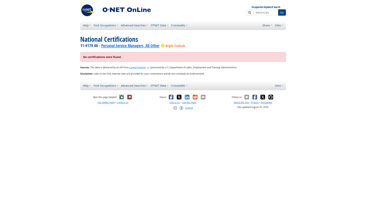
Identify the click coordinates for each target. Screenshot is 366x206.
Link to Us (174, 102)
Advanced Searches (133, 25)
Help (86, 25)
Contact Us (122, 102)
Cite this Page (189, 102)
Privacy (255, 102)
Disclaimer (266, 102)
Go (282, 12)
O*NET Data (158, 25)
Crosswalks (178, 25)
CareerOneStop (137, 67)
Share (266, 25)
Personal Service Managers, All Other (130, 45)
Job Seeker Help (106, 102)
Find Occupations (105, 25)
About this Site (241, 102)
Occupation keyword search (266, 7)
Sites (278, 25)
